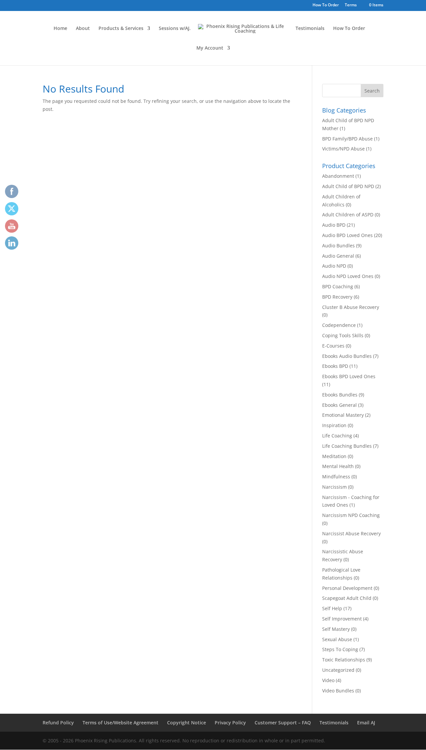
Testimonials (310, 28)
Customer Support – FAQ (283, 722)
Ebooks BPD (335, 366)
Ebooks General (339, 405)
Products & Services (121, 28)
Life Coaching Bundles (347, 446)
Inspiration (334, 425)
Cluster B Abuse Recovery (350, 307)
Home (60, 28)
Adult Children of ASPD (347, 214)
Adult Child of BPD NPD (348, 186)
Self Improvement (342, 619)
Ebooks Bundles (339, 394)
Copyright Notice (186, 722)
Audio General (338, 256)
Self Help (332, 608)
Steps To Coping (340, 649)
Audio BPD (333, 225)
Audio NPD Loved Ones (347, 276)
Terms (351, 5)
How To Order (326, 5)
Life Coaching (337, 435)
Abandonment (338, 176)
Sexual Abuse (337, 639)
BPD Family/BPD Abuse (347, 138)
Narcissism (334, 487)
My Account (209, 48)
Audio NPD (334, 266)
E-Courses (333, 346)
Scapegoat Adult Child (346, 598)
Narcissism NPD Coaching (351, 515)
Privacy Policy (230, 722)
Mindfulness (336, 476)
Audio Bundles (338, 245)
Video (328, 680)
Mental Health (338, 466)
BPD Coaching (337, 286)
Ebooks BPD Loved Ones (348, 376)
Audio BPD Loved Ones (347, 235)
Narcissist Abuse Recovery (351, 533)
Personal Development (347, 588)
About (83, 28)
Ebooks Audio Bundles (347, 356)
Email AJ (366, 722)
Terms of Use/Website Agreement (120, 722)
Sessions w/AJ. (175, 28)
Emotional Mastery (343, 415)
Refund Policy (58, 722)
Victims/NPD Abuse (343, 148)
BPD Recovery (337, 297)
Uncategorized (338, 670)
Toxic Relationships (343, 659)
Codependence (339, 325)
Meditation (334, 456)
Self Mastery (336, 629)
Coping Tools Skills (342, 335)
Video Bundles (338, 690)
